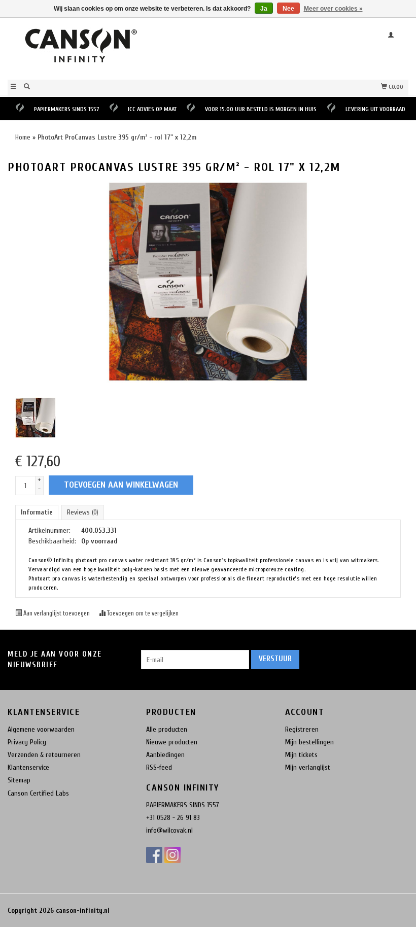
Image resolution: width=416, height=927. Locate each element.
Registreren (302, 729)
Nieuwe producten (171, 742)
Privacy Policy (27, 742)
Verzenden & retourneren (44, 754)
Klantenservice (28, 767)
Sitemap (19, 780)
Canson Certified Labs (38, 793)
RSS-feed (159, 767)
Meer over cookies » (333, 8)
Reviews (82, 512)
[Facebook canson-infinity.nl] (154, 855)
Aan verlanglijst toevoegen (56, 613)
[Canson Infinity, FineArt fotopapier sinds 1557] (107, 48)
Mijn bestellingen (309, 742)
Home (22, 137)
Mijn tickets (301, 754)
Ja (263, 8)
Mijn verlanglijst (307, 767)
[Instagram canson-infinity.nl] (172, 855)
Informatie (37, 512)
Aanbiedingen (165, 754)
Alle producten (166, 729)
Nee (288, 8)
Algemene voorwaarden (41, 729)
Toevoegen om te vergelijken (142, 613)
